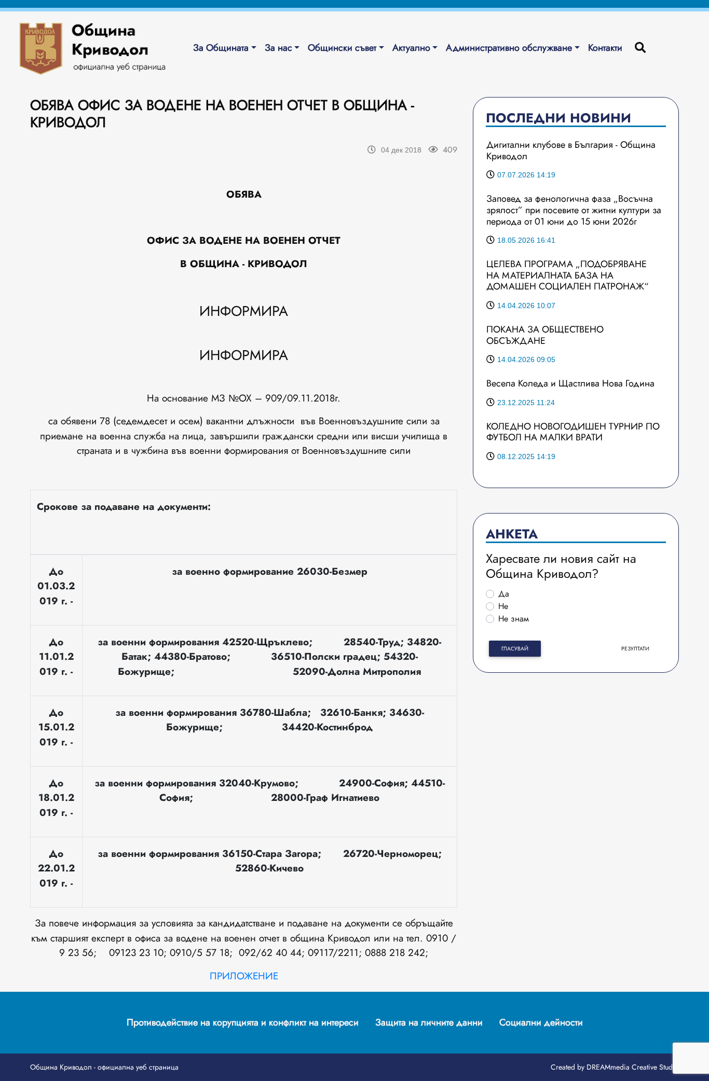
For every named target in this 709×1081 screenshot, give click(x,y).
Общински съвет (342, 47)
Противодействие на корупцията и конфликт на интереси (243, 1022)
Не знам (513, 619)
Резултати (635, 649)
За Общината (221, 47)
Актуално (411, 47)
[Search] (640, 48)
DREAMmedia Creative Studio (633, 1067)
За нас (278, 47)
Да (503, 594)
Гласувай (514, 649)
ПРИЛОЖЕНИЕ (244, 976)
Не (503, 606)
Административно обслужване (509, 47)
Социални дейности (541, 1022)
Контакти (605, 47)
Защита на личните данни (429, 1022)
